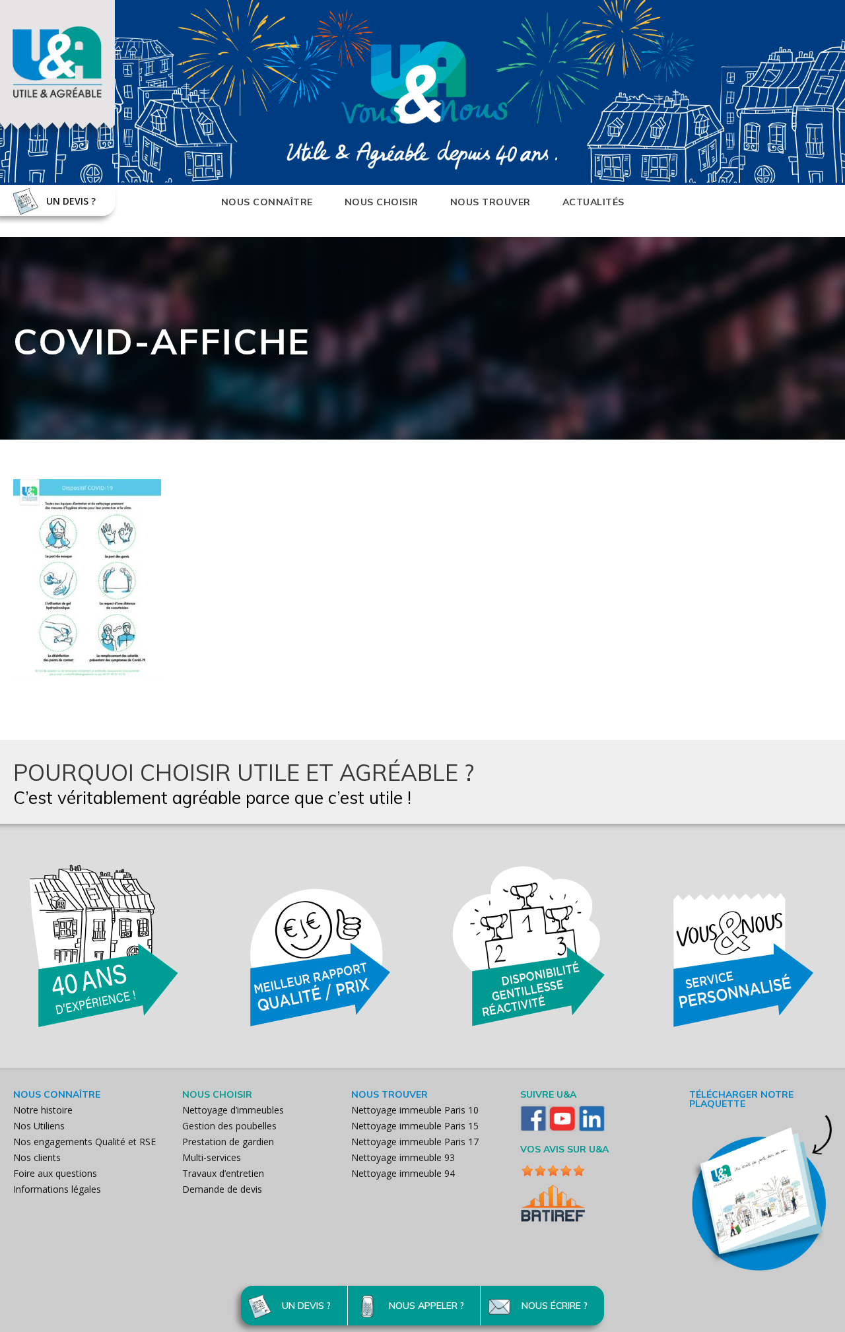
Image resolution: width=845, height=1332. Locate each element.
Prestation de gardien (228, 1141)
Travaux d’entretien (223, 1173)
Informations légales (57, 1189)
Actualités (593, 202)
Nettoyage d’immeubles (233, 1110)
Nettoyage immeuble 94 (403, 1173)
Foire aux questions (55, 1173)
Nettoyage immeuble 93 (403, 1157)
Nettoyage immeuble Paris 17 (415, 1141)
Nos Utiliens (39, 1125)
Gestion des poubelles (229, 1125)
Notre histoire (43, 1110)
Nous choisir (382, 202)
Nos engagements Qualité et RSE (84, 1141)
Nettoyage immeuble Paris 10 (415, 1110)
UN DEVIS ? (71, 201)
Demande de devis (222, 1189)
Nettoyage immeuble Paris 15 (415, 1125)
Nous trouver (490, 202)
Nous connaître (267, 202)
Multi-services (211, 1157)
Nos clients (37, 1157)
